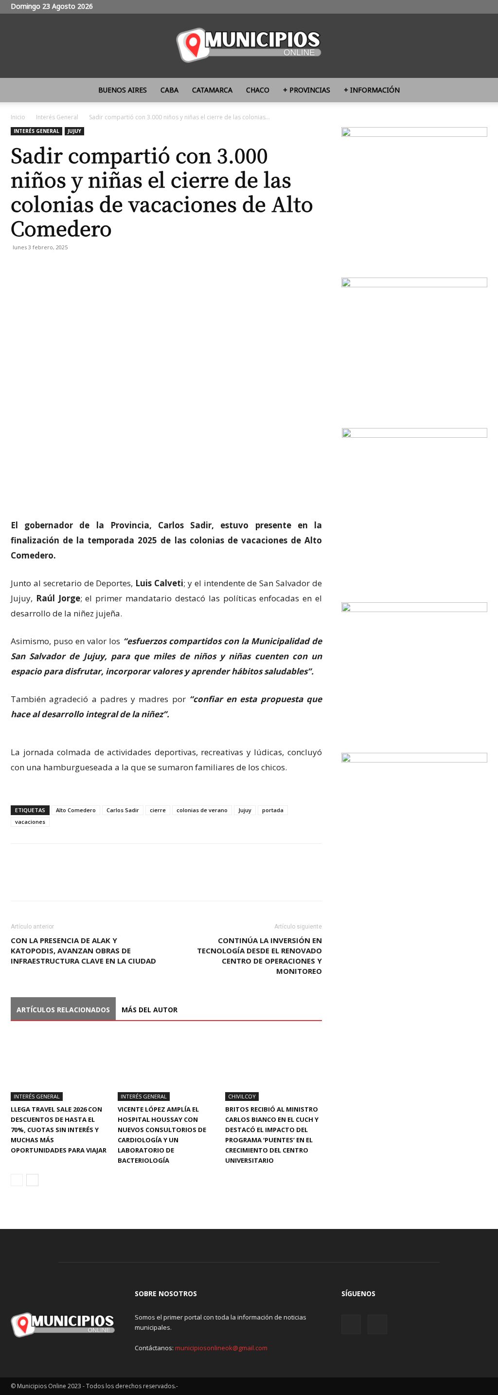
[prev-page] (17, 1180)
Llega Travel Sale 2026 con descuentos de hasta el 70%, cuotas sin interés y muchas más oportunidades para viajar (59, 1129)
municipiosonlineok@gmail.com (221, 1347)
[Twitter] (480, 6)
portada (273, 810)
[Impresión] (87, 269)
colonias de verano (202, 810)
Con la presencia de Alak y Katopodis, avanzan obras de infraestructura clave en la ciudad (83, 950)
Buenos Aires (122, 89)
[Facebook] (20, 269)
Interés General (57, 117)
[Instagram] (464, 6)
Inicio (18, 117)
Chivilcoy (242, 1096)
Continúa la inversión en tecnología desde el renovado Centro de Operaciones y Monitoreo (259, 955)
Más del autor (150, 1009)
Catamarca (212, 89)
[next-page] (32, 1180)
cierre (158, 810)
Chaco (257, 89)
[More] (110, 269)
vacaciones (30, 821)
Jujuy (74, 131)
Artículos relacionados (63, 1009)
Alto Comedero (76, 810)
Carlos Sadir (123, 810)
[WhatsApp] (65, 269)
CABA (169, 89)
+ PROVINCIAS (306, 89)
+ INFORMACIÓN (372, 89)
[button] (475, 90)
